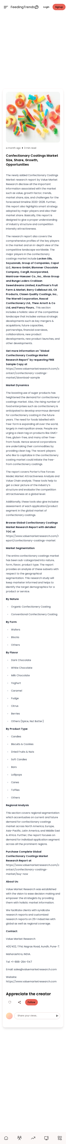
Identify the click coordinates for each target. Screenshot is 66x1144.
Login (46, 7)
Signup (59, 7)
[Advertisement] (33, 50)
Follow (31, 1002)
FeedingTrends (23, 7)
